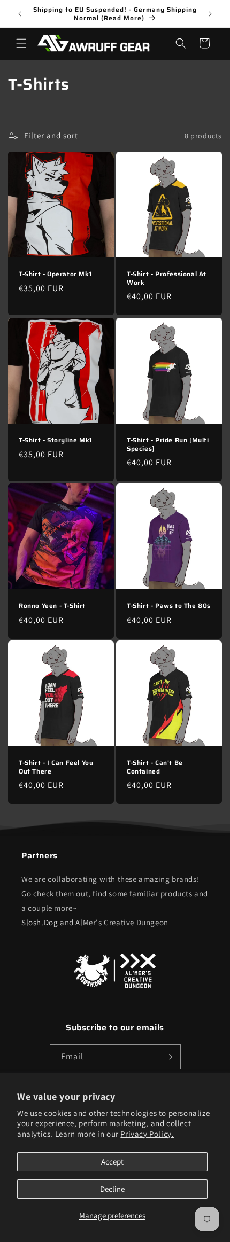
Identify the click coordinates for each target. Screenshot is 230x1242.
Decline (112, 1189)
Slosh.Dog (39, 922)
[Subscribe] (168, 1056)
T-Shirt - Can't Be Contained (155, 767)
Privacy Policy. (147, 1134)
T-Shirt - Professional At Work (166, 278)
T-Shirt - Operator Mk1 (55, 274)
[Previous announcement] (20, 14)
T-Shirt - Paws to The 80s (169, 606)
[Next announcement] (210, 14)
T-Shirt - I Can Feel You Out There (56, 767)
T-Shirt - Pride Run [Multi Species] (168, 444)
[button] (21, 43)
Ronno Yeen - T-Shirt (52, 606)
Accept (112, 1162)
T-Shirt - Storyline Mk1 (56, 440)
